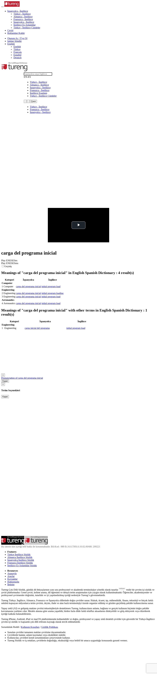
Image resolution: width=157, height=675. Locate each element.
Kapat (5, 381)
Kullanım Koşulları (30, 627)
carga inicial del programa (37, 328)
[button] (17, 11)
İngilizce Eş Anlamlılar (24, 25)
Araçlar (11, 576)
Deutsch (17, 57)
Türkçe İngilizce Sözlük (19, 554)
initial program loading (52, 293)
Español (17, 55)
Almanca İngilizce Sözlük (19, 557)
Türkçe (16, 49)
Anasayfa (12, 573)
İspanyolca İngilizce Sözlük (20, 560)
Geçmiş (8, 266)
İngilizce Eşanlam (38, 93)
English (17, 46)
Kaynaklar (12, 579)
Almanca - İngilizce (23, 16)
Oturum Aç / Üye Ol (17, 38)
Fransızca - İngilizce (23, 19)
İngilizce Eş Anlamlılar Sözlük (22, 565)
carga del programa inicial (28, 286)
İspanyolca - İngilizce (23, 22)
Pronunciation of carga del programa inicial (22, 378)
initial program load (51, 286)
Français (17, 52)
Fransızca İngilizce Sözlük (20, 562)
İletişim (10, 584)
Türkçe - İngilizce (22, 14)
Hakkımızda (13, 581)
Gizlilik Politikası (49, 627)
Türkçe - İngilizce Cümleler (26, 27)
